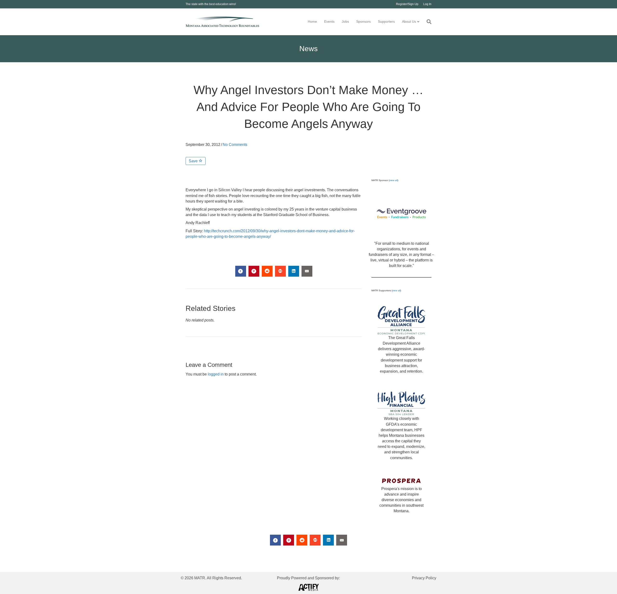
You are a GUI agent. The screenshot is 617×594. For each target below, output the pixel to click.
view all (393, 180)
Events (329, 21)
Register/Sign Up (407, 4)
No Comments (235, 145)
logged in (216, 374)
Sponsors (363, 21)
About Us (409, 21)
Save (194, 161)
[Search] (427, 21)
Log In (427, 4)
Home (312, 21)
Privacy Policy (424, 578)
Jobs (345, 21)
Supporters (386, 21)
